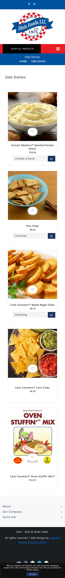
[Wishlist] (33, 132)
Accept (32, 574)
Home (23, 61)
